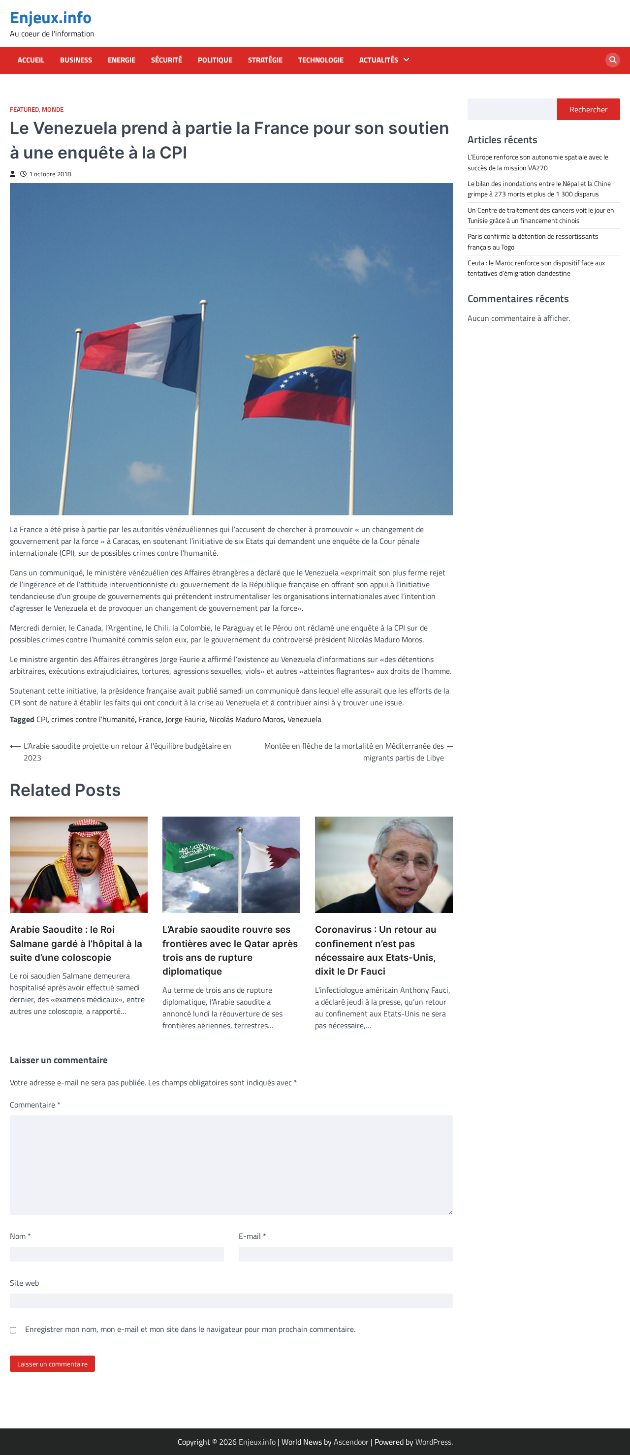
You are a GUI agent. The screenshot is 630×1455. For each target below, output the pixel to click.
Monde (52, 109)
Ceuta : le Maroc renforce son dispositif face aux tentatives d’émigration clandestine (536, 267)
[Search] (612, 60)
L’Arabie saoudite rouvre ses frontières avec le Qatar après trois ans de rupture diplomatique (230, 950)
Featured (24, 109)
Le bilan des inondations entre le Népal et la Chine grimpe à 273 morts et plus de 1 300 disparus (539, 188)
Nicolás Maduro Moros (246, 719)
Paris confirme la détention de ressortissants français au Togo (533, 241)
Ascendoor (351, 1442)
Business (76, 60)
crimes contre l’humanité (93, 719)
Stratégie (265, 60)
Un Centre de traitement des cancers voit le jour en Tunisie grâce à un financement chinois (541, 214)
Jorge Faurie (185, 719)
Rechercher (588, 109)
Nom (20, 1236)
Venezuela (304, 719)
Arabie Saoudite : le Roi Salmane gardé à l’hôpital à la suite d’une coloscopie (76, 943)
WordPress (433, 1442)
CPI (41, 719)
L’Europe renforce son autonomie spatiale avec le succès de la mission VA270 (538, 162)
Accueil (31, 60)
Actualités (378, 60)
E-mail (252, 1236)
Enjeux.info (51, 17)
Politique (215, 60)
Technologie (321, 60)
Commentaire (35, 1104)
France (150, 719)
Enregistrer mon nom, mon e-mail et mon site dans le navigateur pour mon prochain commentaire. (190, 1329)
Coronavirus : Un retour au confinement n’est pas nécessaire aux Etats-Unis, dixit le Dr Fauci (376, 950)
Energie (121, 60)
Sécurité (166, 60)
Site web (24, 1283)
